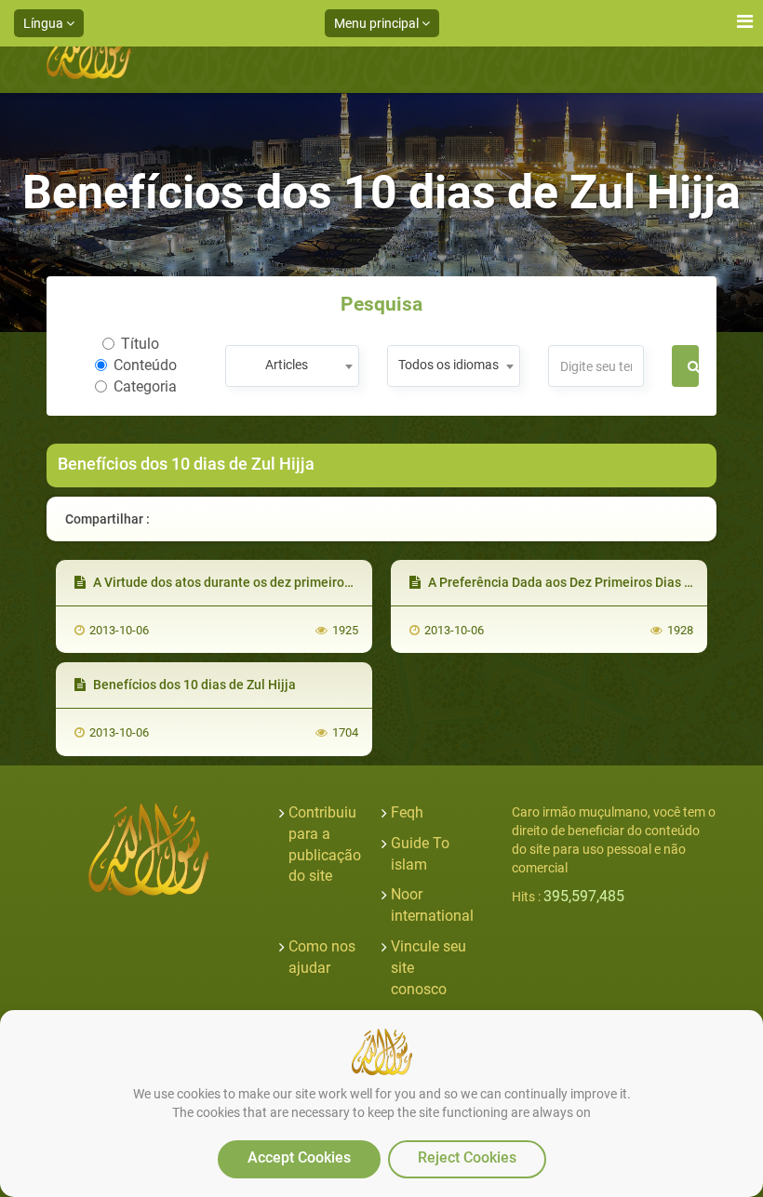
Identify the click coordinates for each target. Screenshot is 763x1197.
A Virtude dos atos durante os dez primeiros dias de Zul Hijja (269, 582)
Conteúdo (145, 365)
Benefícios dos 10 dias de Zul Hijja (193, 684)
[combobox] (291, 366)
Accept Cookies (299, 1157)
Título (140, 343)
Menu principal (378, 23)
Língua (44, 23)
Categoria (145, 386)
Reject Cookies (467, 1157)
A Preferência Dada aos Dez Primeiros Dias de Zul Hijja (588, 582)
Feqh (407, 812)
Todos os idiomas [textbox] (448, 364)
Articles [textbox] (286, 364)
